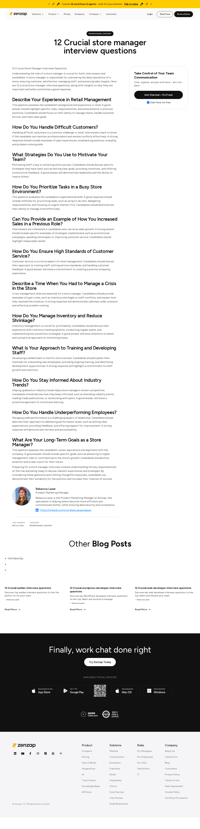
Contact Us (171, 756)
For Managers (144, 751)
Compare (87, 751)
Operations (143, 768)
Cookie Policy (172, 792)
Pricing (85, 756)
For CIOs (142, 762)
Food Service (117, 792)
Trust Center (89, 780)
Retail (113, 774)
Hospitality (116, 780)
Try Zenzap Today (100, 662)
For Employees (145, 756)
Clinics (113, 786)
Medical (114, 751)
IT (138, 774)
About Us (170, 751)
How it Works (89, 762)
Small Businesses (119, 803)
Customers (171, 768)
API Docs (87, 792)
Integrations (88, 768)
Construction (117, 756)
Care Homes (116, 797)
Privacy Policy (172, 774)
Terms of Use (172, 780)
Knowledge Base (91, 786)
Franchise (115, 768)
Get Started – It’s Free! (158, 95)
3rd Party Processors (176, 797)
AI (83, 774)
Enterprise (115, 762)
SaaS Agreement (174, 786)
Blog (167, 762)
